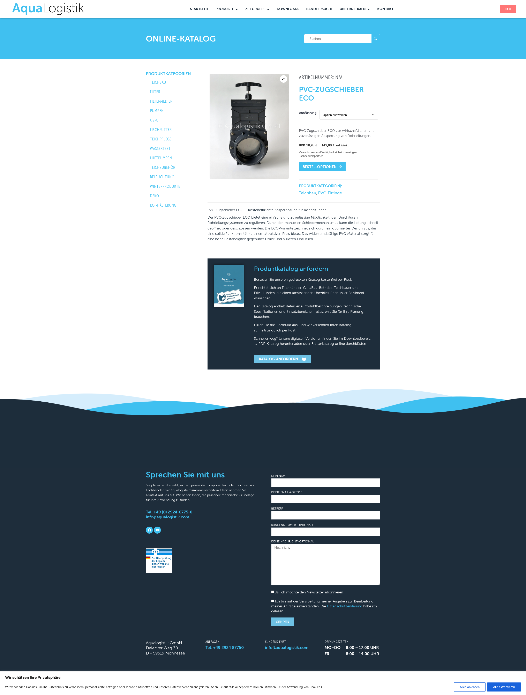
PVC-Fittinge (330, 193)
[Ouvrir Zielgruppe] (268, 9)
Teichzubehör (162, 167)
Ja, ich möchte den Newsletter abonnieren (309, 592)
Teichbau (158, 82)
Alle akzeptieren (504, 687)
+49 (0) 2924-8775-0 (172, 511)
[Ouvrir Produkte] (237, 9)
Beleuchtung (162, 177)
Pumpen (157, 111)
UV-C (154, 120)
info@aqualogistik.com (167, 516)
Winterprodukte (165, 186)
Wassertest (160, 148)
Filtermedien (161, 101)
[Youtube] (157, 530)
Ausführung (307, 113)
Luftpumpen (161, 158)
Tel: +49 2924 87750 (224, 647)
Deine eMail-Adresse (286, 492)
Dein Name (279, 476)
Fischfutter (161, 129)
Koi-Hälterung (163, 205)
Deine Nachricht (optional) (293, 541)
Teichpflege (161, 139)
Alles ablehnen (470, 687)
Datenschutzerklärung (344, 606)
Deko (154, 196)
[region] (263, 683)
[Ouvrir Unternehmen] (369, 9)
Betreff (277, 508)
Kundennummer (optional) (292, 525)
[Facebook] (149, 530)
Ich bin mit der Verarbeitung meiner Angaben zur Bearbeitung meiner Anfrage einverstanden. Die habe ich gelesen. (324, 606)
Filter (155, 92)
